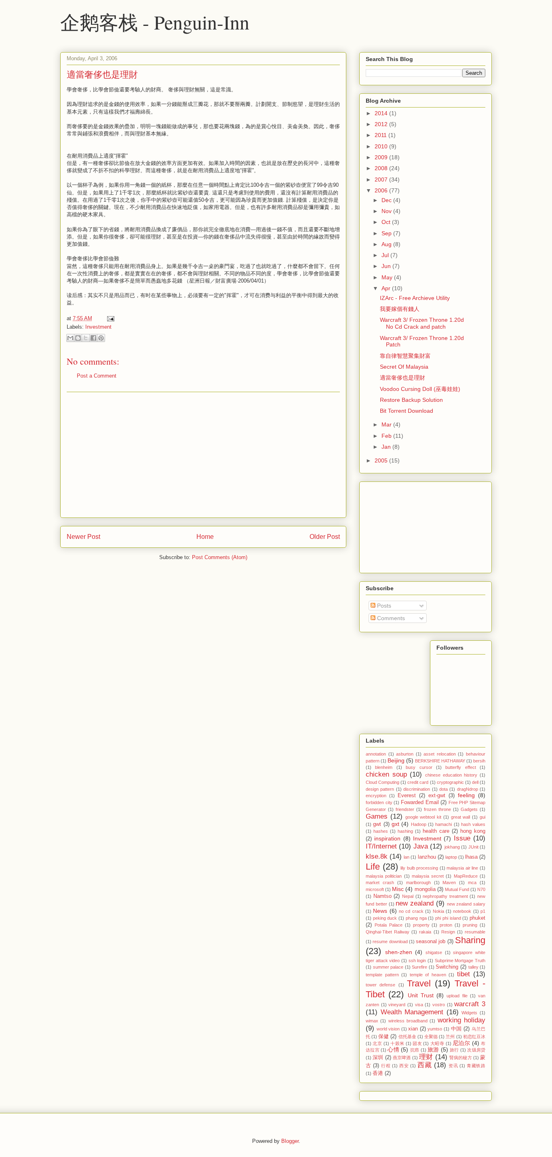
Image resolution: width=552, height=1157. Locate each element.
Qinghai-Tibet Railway (387, 931)
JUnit (473, 847)
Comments (390, 618)
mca (472, 882)
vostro (438, 1004)
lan (406, 857)
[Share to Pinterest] (101, 338)
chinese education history (451, 775)
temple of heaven (428, 974)
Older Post (325, 536)
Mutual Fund (457, 889)
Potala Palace (388, 925)
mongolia (425, 889)
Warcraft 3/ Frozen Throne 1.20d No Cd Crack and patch (422, 323)
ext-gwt (436, 795)
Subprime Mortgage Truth (460, 960)
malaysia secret (428, 876)
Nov (387, 211)
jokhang (452, 847)
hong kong (472, 831)
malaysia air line (462, 868)
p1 (482, 911)
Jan (386, 446)
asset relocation (439, 754)
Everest (407, 795)
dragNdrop (467, 789)
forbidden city (379, 802)
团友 (417, 1043)
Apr (386, 288)
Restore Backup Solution (411, 400)
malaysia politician (384, 876)
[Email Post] (109, 318)
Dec (387, 200)
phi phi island (448, 918)
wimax (372, 1020)
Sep (387, 233)
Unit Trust (421, 995)
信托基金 (407, 1036)
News (380, 911)
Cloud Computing (382, 782)
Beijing (396, 760)
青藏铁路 (476, 1065)
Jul (385, 255)
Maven (449, 882)
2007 (382, 179)
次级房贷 (476, 1049)
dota (443, 789)
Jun (386, 266)
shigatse (434, 952)
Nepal (407, 896)
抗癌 (414, 1049)
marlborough (418, 882)
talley (473, 967)
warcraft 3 (469, 1004)
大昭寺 (437, 1043)
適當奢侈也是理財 (102, 74)
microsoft (375, 889)
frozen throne (437, 809)
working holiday (461, 1020)
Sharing (470, 940)
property (421, 925)
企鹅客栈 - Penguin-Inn (154, 22)
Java (420, 846)
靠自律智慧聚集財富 (405, 356)
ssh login (417, 960)
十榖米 (397, 1043)
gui (482, 817)
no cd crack (411, 911)
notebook (462, 911)
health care (436, 831)
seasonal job (430, 941)
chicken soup (386, 774)
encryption (376, 795)
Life (373, 866)
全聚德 (431, 1036)
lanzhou (427, 857)
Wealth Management (412, 1012)
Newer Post (83, 536)
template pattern (382, 974)
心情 (393, 1049)
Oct (386, 222)
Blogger (290, 1141)
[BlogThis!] (78, 338)
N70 (481, 889)
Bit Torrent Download (406, 410)
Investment (98, 327)
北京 (377, 1043)
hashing (405, 831)
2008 (382, 168)
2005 (382, 460)
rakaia (425, 931)
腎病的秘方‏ (460, 1057)
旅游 (433, 1049)
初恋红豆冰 (474, 1036)
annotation (376, 754)
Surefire (419, 967)
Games (377, 816)
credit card (417, 782)
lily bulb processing (419, 868)
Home (205, 536)
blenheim (383, 767)
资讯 (453, 1065)
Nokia (438, 911)
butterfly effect (460, 767)
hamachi (443, 824)
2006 (382, 190)
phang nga (416, 918)
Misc (398, 889)
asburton (404, 754)
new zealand (415, 903)
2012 (382, 124)
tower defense (380, 984)
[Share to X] (86, 338)
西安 (404, 1065)
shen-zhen (398, 952)
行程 (385, 1065)
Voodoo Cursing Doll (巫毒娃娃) (420, 389)
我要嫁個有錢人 (399, 309)
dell (475, 782)
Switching (447, 967)
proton (446, 925)
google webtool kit (423, 817)
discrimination (416, 789)
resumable (475, 931)
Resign (448, 931)
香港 (378, 1073)
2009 (382, 157)
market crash (380, 882)
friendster (405, 809)
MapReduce (466, 876)
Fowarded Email (420, 802)
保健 (383, 1036)
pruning (470, 925)
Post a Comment (96, 376)
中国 (456, 1029)
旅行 (454, 1049)
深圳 (378, 1057)
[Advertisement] (203, 454)
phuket (477, 918)
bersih (479, 760)
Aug (387, 244)
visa (419, 1004)
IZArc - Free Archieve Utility (415, 298)
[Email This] (70, 338)
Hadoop (418, 824)
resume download (390, 941)
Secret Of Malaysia (404, 366)
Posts (383, 605)
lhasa (471, 857)
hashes (380, 831)
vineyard (396, 1004)
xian (413, 1029)
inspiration (387, 838)
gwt (377, 824)
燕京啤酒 (402, 1057)
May (387, 277)
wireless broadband (408, 1020)
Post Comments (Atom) (219, 557)
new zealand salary (466, 904)
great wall (460, 817)
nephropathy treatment (445, 896)
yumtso (435, 1028)
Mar (387, 424)
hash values (473, 824)
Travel (419, 983)
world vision (388, 1028)
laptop (451, 857)
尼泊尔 (461, 1043)
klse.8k (377, 856)
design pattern (380, 789)
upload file (457, 995)
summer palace (388, 967)
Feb (387, 436)
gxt (395, 824)
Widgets (469, 1012)
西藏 (424, 1065)
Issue (462, 838)
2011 (381, 135)
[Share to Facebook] (93, 338)
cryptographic (450, 782)
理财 (426, 1057)
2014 (382, 113)
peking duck (385, 918)
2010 (382, 146)
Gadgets (469, 809)
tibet (463, 974)
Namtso (382, 896)
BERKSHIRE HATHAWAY (440, 760)
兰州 (450, 1036)
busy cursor (419, 767)
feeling (466, 795)
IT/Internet (381, 846)
